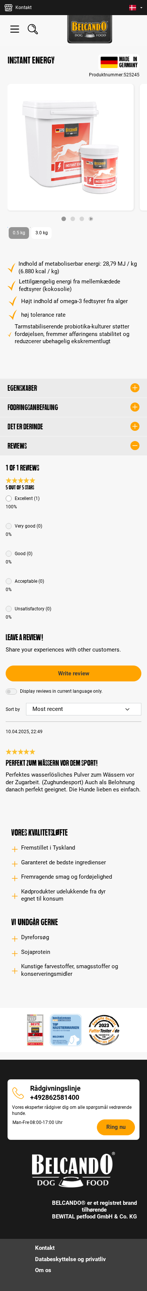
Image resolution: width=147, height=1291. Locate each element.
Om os (43, 1270)
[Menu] (15, 29)
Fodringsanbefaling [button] (33, 407)
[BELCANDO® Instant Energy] (71, 147)
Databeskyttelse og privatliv (70, 1259)
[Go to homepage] (89, 29)
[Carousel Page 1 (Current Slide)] (63, 219)
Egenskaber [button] (22, 388)
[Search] (33, 29)
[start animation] (91, 219)
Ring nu (116, 1127)
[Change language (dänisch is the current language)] (135, 8)
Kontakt (45, 1248)
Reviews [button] (17, 446)
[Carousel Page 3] (82, 219)
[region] (73, 152)
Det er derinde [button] (25, 427)
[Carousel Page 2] (72, 219)
